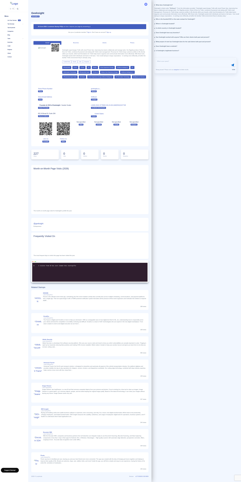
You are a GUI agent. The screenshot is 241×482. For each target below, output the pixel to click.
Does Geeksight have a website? (166, 46)
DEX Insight (45, 409)
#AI (89, 67)
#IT (132, 67)
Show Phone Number (45, 88)
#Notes (95, 67)
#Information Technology (69, 72)
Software (94, 97)
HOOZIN (45, 293)
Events (74, 61)
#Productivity (66, 67)
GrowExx (46, 316)
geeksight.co (35, 16)
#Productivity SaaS (84, 72)
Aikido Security (47, 339)
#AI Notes (82, 77)
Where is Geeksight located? (165, 23)
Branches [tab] (76, 42)
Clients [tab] (104, 42)
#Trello (82, 67)
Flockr (43, 455)
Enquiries (86, 61)
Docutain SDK (47, 432)
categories (176, 69)
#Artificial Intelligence (122, 67)
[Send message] (232, 65)
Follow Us (63, 139)
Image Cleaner (46, 386)
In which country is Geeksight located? (168, 28)
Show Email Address (45, 97)
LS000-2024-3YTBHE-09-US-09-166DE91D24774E (108, 105)
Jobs (80, 61)
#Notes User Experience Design (109, 72)
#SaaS (75, 67)
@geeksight (38, 224)
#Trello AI (95, 72)
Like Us (45, 139)
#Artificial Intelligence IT (127, 72)
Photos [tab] (132, 42)
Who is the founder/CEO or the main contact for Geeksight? (175, 19)
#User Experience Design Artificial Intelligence (100, 77)
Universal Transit (49, 362)
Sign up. (108, 32)
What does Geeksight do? (164, 5)
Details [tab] (47, 42)
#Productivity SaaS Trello (69, 77)
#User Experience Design (107, 67)
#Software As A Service (139, 77)
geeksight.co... (96, 88)
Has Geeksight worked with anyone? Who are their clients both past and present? (182, 37)
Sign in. (89, 32)
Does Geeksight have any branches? (168, 32)
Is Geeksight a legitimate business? (167, 50)
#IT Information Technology (123, 77)
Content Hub (66, 61)
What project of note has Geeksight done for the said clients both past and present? (183, 41)
